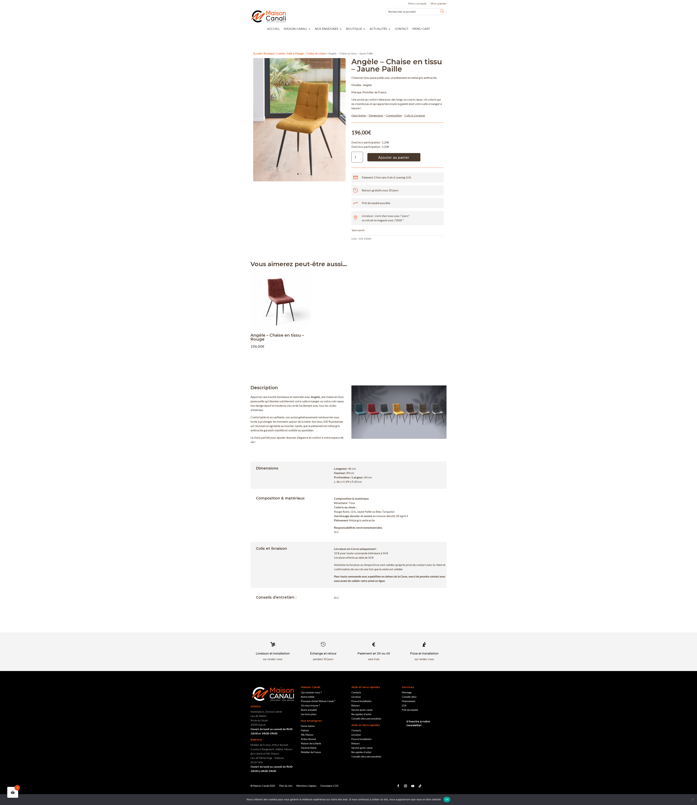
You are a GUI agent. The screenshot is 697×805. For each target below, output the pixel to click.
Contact (401, 29)
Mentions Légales (306, 785)
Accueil (273, 29)
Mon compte (417, 3)
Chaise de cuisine (316, 53)
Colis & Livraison (414, 115)
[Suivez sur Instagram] (405, 786)
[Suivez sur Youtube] (413, 786)
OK (447, 799)
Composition (394, 115)
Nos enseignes (326, 29)
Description (358, 115)
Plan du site (285, 785)
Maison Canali (295, 29)
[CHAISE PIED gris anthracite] (299, 180)
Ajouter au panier (393, 157)
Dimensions (376, 115)
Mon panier (439, 3)
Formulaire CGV (330, 785)
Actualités (378, 29)
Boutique (354, 29)
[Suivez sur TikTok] (420, 786)
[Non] (692, 799)
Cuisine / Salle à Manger (290, 53)
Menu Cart (421, 29)
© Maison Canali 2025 (262, 785)
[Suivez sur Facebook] (398, 786)
